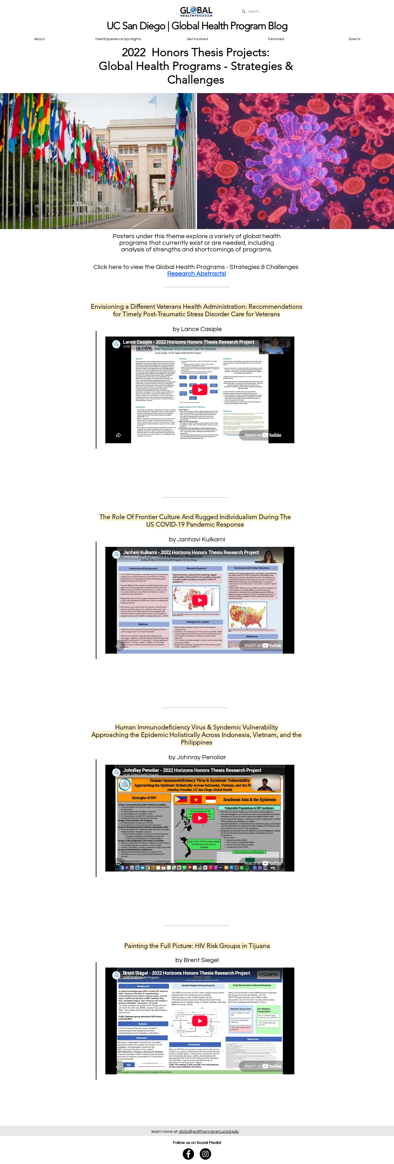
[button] (197, 37)
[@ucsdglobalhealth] (188, 1154)
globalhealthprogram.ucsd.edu (209, 1131)
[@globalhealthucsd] (205, 1154)
